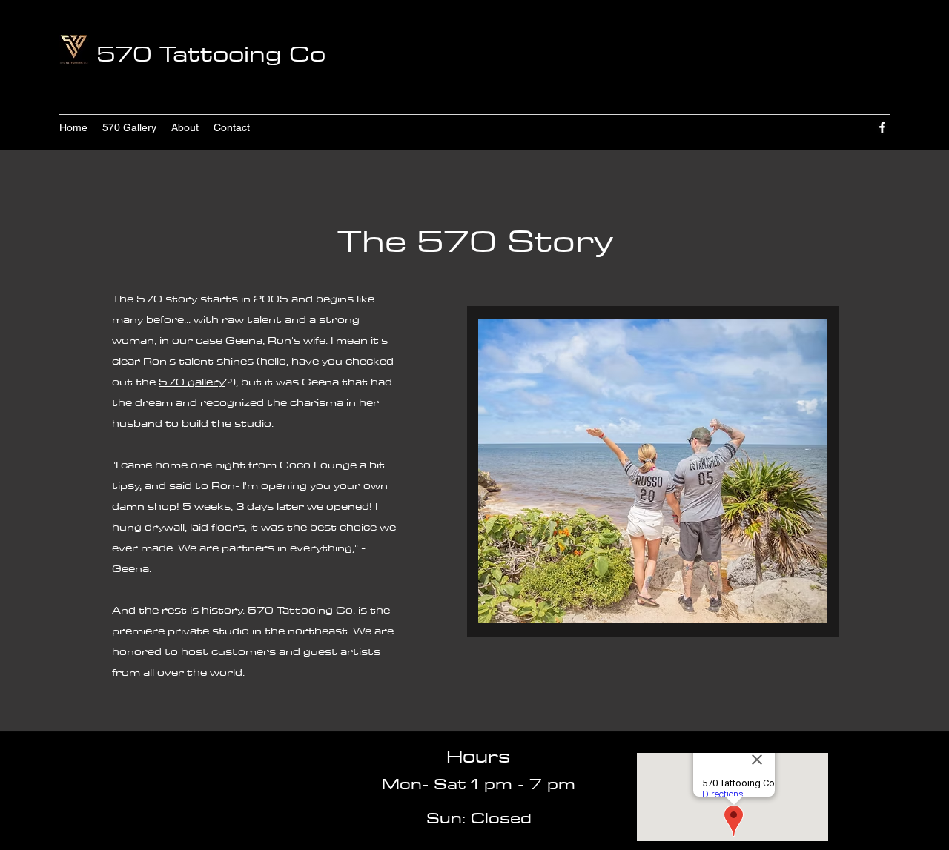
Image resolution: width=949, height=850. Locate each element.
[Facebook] (882, 127)
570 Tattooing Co (210, 53)
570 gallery (192, 382)
